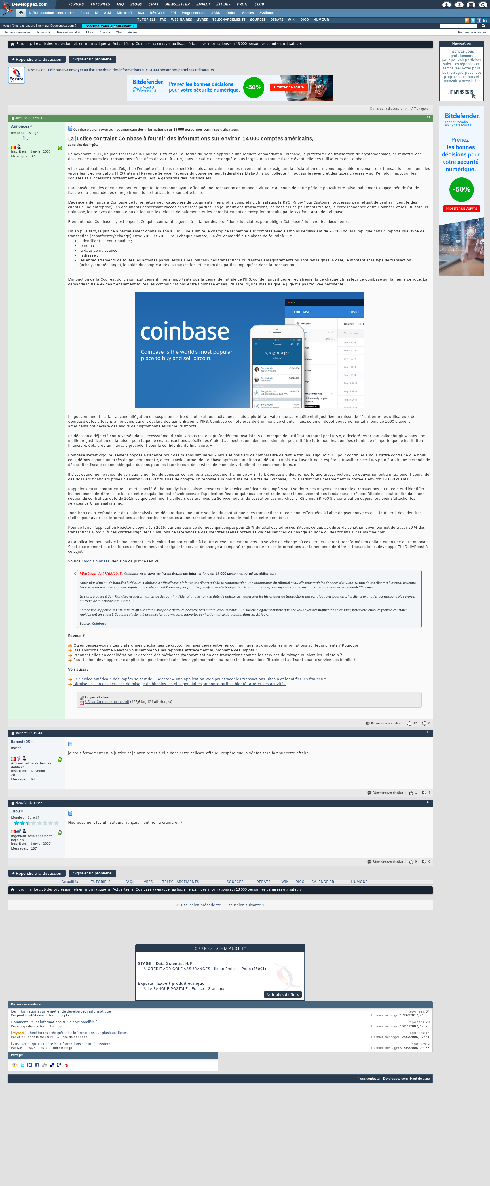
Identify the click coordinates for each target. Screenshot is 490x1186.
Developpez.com (395, 1079)
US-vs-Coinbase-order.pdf (107, 702)
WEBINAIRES (181, 20)
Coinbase (99, 624)
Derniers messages (17, 32)
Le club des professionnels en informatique (70, 44)
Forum (22, 44)
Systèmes (266, 13)
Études (223, 4)
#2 (428, 733)
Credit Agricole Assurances (179, 969)
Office (231, 13)
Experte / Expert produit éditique (171, 983)
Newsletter (177, 4)
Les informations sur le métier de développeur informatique (61, 1011)
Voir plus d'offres (283, 995)
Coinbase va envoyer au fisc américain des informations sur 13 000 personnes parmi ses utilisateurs (131, 70)
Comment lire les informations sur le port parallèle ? (54, 1022)
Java (141, 13)
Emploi (202, 4)
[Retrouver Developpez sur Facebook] (479, 20)
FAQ (120, 4)
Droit (242, 4)
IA (96, 13)
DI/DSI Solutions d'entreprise (52, 13)
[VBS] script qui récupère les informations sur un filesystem (60, 1044)
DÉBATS (276, 20)
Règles (133, 32)
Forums (76, 4)
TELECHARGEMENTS (180, 882)
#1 (428, 117)
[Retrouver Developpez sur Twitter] (473, 20)
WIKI (292, 20)
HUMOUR (321, 20)
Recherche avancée (472, 32)
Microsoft (124, 13)
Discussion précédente (200, 905)
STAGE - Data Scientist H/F (165, 963)
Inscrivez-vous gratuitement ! (109, 25)
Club (259, 4)
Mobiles (247, 13)
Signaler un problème (92, 59)
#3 (428, 802)
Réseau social (67, 32)
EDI (173, 13)
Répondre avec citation (386, 723)
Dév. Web (157, 13)
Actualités (121, 44)
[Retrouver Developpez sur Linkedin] (485, 20)
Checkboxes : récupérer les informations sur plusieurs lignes (77, 1033)
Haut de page (420, 1079)
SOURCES (258, 20)
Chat (153, 4)
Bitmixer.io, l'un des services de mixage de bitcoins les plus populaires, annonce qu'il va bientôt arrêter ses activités (179, 684)
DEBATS (263, 882)
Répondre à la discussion (36, 59)
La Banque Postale (168, 989)
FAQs (129, 882)
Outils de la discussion (387, 109)
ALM (107, 13)
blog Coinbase (97, 561)
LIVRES (202, 20)
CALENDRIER (322, 882)
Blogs (136, 4)
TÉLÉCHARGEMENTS (229, 20)
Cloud (84, 13)
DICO (304, 20)
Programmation (194, 13)
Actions (42, 32)
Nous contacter (369, 1079)
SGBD (216, 13)
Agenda (105, 32)
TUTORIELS (146, 20)
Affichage (418, 109)
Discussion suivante (243, 905)
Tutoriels (100, 4)
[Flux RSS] (467, 20)
